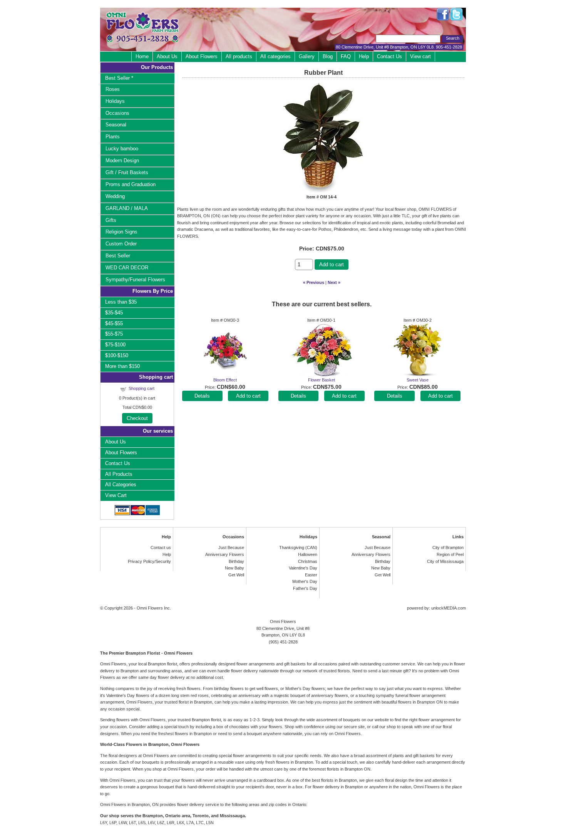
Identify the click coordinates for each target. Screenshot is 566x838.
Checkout (137, 418)
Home (142, 56)
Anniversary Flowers (224, 554)
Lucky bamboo (121, 148)
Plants (112, 136)
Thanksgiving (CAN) (298, 547)
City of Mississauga (445, 561)
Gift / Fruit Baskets (126, 172)
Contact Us (389, 56)
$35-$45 (114, 313)
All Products (118, 474)
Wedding (115, 196)
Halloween (307, 554)
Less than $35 (121, 302)
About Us (167, 56)
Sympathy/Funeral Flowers (135, 279)
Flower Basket (321, 380)
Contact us (161, 547)
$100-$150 (116, 355)
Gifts (110, 220)
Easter (311, 575)
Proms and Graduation (130, 184)
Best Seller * (119, 78)
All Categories (120, 484)
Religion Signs (121, 232)
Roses (112, 89)
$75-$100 (115, 345)
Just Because (231, 547)
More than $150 (122, 366)
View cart (420, 56)
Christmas (307, 561)
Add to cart (331, 264)
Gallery (307, 56)
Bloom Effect (225, 380)
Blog (328, 56)
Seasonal (115, 125)
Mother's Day (304, 581)
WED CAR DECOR (126, 267)
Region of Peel (450, 554)
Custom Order (121, 244)
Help (364, 56)
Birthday (236, 561)
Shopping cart (141, 388)
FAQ (346, 56)
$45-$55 (114, 323)
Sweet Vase (418, 380)
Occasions (117, 113)
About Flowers (202, 56)
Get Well (236, 575)
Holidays (115, 101)
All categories (275, 56)
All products (239, 56)
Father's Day (305, 588)
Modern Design (122, 160)
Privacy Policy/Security (149, 561)
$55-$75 (114, 334)
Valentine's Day (303, 568)
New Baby (234, 568)
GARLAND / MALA (126, 208)
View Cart (116, 495)
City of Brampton (448, 547)
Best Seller (117, 256)
